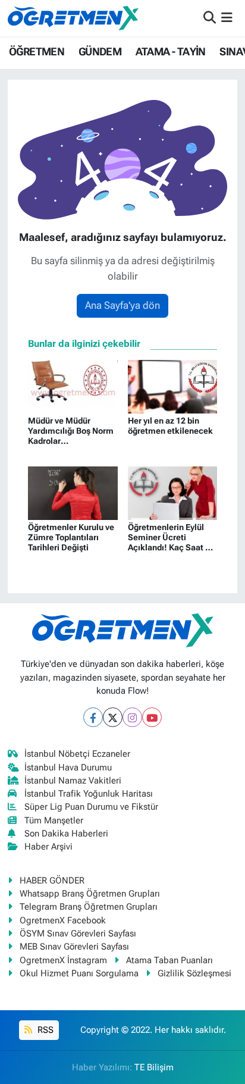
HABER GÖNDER (52, 880)
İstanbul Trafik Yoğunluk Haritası (88, 793)
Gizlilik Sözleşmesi (194, 973)
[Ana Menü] (227, 18)
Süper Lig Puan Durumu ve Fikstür (91, 806)
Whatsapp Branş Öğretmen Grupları (90, 893)
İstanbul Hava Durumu (68, 767)
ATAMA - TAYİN (171, 51)
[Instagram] (132, 717)
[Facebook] (93, 717)
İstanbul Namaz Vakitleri (72, 780)
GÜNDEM (99, 51)
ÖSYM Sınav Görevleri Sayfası (78, 933)
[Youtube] (152, 717)
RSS (44, 1030)
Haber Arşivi (48, 846)
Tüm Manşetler (53, 820)
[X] (112, 717)
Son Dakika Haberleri (66, 833)
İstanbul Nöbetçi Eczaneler (77, 753)
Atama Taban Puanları (169, 960)
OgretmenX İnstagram (63, 960)
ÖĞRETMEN (36, 51)
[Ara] (209, 18)
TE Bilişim (154, 1067)
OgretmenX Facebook (63, 920)
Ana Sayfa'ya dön (122, 305)
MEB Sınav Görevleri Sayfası (74, 946)
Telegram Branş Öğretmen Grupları (89, 906)
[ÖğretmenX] (73, 17)
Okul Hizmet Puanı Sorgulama (79, 973)
